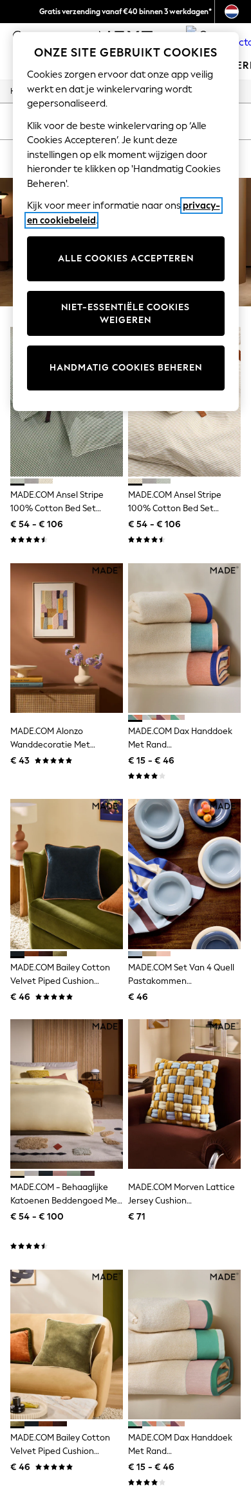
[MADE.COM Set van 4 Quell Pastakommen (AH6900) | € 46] (184, 874)
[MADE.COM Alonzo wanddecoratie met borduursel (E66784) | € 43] (66, 638)
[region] (126, 221)
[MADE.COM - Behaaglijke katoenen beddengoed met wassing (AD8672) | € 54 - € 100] (66, 1094)
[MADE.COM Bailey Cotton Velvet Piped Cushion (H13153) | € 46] (66, 874)
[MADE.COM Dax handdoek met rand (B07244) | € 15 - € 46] (184, 638)
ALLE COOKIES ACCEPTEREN (126, 258)
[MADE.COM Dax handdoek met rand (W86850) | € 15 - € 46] (184, 1344)
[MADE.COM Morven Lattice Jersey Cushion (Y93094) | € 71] (184, 1094)
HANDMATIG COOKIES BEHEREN (126, 367)
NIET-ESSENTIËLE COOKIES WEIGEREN (125, 314)
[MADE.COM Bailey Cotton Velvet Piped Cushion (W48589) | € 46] (66, 1344)
